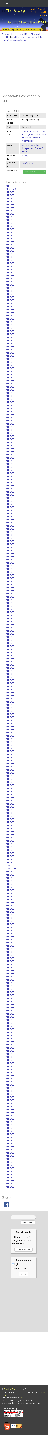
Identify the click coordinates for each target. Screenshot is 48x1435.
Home (6, 30)
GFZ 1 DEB (11, 868)
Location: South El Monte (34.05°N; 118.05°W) (37, 12)
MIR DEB (10, 192)
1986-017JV (27, 163)
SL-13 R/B (11, 189)
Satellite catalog (33, 30)
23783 (25, 156)
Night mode (20, 1268)
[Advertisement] (24, 67)
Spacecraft (17, 30)
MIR (8, 186)
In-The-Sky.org (13, 11)
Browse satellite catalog (13, 34)
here (21, 1398)
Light (16, 1264)
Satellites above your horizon (24, 37)
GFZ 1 (9, 865)
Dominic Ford (10, 1389)
